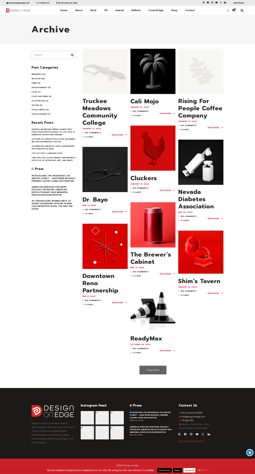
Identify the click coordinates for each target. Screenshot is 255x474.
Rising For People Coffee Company (200, 108)
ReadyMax (146, 338)
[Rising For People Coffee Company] (200, 71)
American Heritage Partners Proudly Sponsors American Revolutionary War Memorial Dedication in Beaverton (50, 191)
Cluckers (143, 178)
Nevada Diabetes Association (196, 199)
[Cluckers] (153, 147)
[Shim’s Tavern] (200, 251)
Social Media (38, 109)
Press (39, 169)
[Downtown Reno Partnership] (105, 246)
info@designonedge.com (193, 416)
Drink (34, 83)
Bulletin (36, 78)
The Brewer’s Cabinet (150, 258)
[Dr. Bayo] (105, 169)
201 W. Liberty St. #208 (67, 3)
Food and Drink (40, 96)
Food (34, 92)
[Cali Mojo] (153, 71)
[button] (87, 418)
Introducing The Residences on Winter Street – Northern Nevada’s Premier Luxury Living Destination (53, 178)
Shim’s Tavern (199, 281)
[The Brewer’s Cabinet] (153, 224)
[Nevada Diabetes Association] (200, 161)
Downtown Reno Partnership (100, 283)
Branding (36, 74)
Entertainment (39, 87)
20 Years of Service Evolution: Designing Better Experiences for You (53, 140)
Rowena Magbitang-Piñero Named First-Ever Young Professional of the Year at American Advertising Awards (53, 132)
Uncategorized (40, 114)
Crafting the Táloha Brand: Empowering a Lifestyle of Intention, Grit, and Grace (54, 159)
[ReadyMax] (153, 308)
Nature (35, 105)
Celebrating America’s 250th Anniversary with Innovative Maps (53, 147)
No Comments (93, 132)
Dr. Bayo (95, 199)
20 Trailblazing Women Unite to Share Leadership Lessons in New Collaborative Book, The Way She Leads (52, 204)
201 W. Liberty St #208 (191, 413)
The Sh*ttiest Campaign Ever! (47, 153)
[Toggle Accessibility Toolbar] (249, 452)
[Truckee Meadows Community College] (105, 71)
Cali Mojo (144, 101)
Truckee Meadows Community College (99, 111)
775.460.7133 (187, 420)
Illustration (38, 100)
